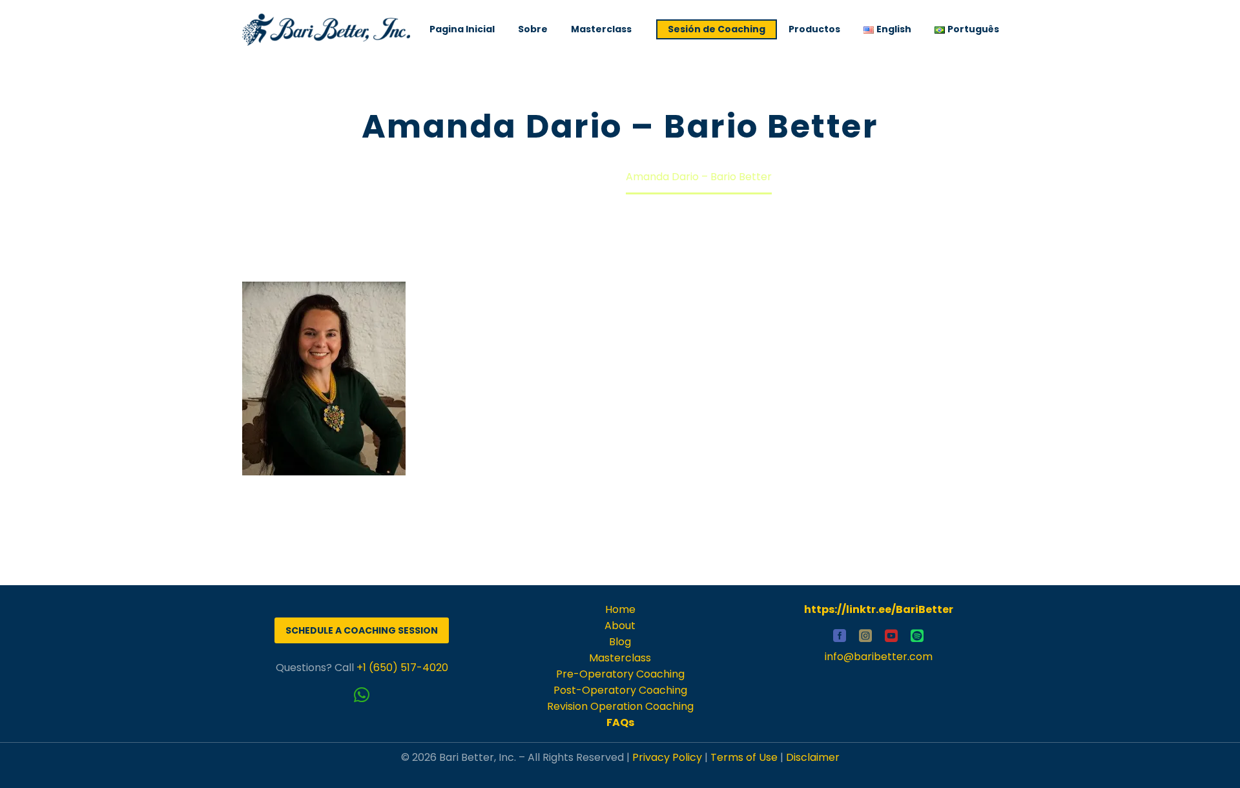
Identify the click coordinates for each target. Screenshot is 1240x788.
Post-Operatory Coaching (620, 690)
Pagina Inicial (462, 29)
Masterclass (601, 29)
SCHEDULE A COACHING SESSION (361, 630)
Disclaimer (813, 757)
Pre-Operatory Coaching (620, 674)
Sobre (533, 29)
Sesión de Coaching (716, 29)
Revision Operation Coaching (620, 706)
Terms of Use (744, 757)
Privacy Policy (667, 757)
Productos (814, 29)
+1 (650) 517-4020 (402, 667)
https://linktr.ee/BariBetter (878, 609)
